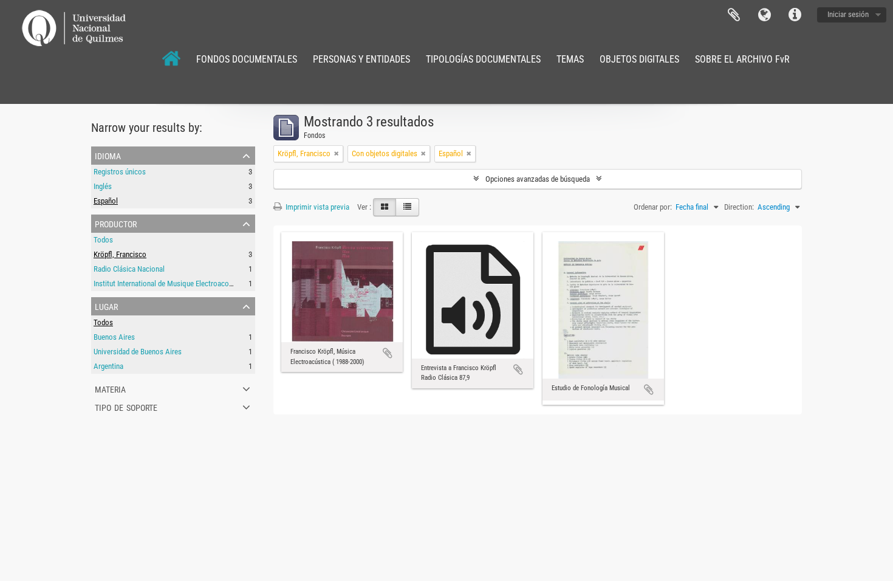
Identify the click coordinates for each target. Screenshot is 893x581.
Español (106, 200)
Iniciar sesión (848, 14)
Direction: (739, 206)
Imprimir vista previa (316, 206)
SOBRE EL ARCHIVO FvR (742, 59)
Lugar (106, 305)
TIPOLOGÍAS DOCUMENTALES (483, 59)
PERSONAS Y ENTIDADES (361, 59)
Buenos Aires (114, 337)
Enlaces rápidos (794, 15)
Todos (103, 239)
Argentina (108, 366)
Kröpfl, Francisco (120, 254)
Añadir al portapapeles (387, 353)
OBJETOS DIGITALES (639, 59)
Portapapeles (734, 15)
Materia (110, 388)
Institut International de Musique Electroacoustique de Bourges (191, 283)
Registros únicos (120, 171)
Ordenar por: (653, 206)
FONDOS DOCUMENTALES (246, 59)
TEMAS (570, 59)
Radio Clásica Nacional (129, 268)
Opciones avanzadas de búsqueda (537, 179)
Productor (116, 223)
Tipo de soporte (126, 406)
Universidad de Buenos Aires (138, 351)
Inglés (103, 186)
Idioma (764, 15)
